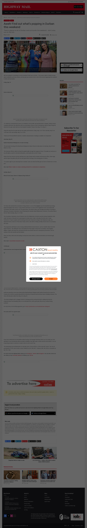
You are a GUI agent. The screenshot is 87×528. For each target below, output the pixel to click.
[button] (43, 264)
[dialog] (43, 264)
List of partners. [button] (54, 269)
